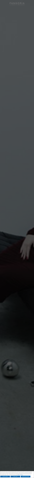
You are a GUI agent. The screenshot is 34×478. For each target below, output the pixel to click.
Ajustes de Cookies (5, 476)
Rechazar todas (15, 476)
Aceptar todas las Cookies (25, 476)
